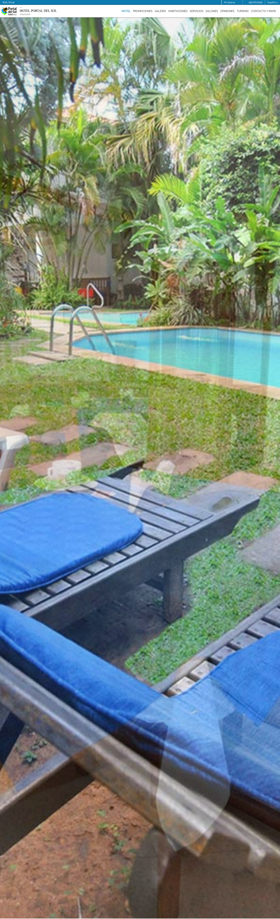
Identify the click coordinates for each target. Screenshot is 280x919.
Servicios (196, 11)
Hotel (126, 11)
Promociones (142, 11)
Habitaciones (177, 11)
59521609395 (255, 2)
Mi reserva (229, 2)
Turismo (243, 11)
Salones (212, 11)
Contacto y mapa (263, 11)
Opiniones (227, 11)
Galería (160, 11)
